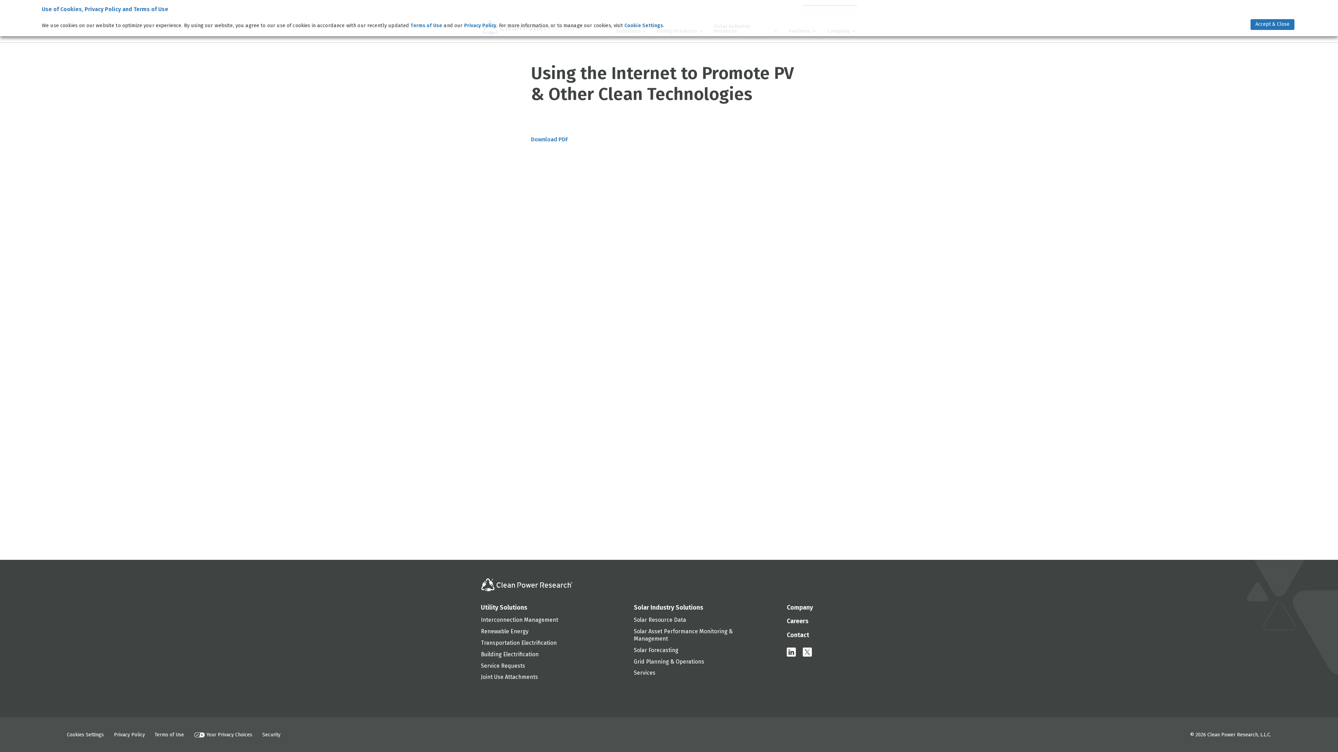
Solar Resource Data (660, 620)
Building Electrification (510, 654)
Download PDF (549, 139)
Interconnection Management (519, 620)
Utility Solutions (504, 607)
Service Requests (503, 666)
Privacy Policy (129, 735)
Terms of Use (169, 735)
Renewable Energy (505, 631)
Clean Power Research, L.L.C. (1239, 735)
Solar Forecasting (656, 650)
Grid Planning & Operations (669, 661)
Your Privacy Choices (229, 735)
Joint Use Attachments (509, 677)
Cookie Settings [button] (643, 26)
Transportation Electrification (519, 643)
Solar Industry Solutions (668, 607)
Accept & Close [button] (1272, 24)
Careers (797, 621)
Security (271, 735)
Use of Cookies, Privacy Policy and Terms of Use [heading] (105, 9)
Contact (798, 635)
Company (800, 607)
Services (644, 672)
